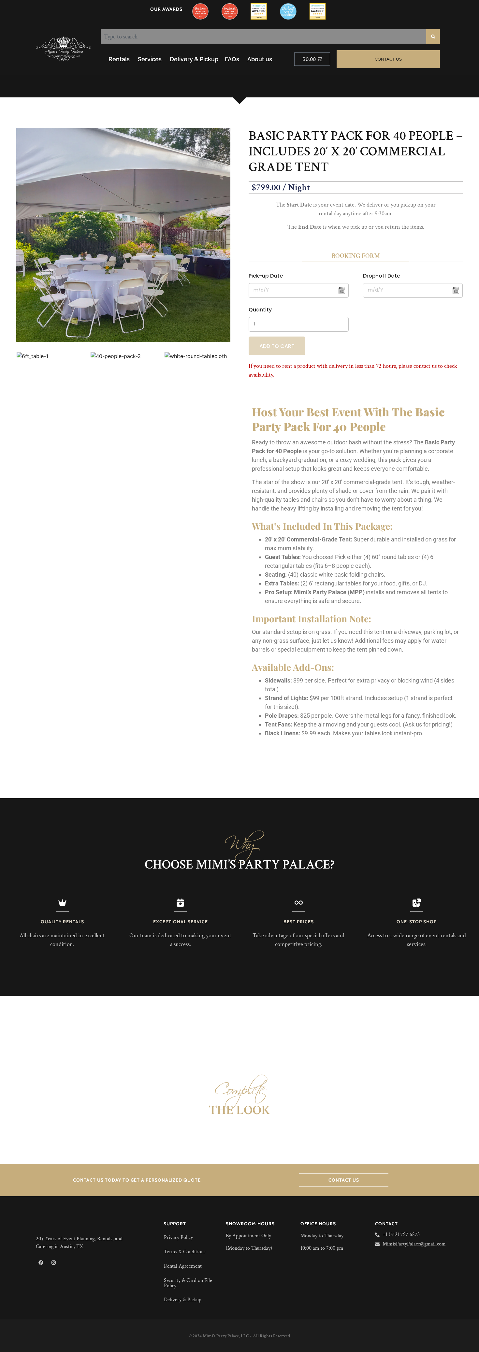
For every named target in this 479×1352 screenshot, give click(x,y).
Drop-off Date (381, 276)
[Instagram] (53, 1262)
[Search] (433, 36)
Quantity (260, 309)
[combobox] (263, 36)
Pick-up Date (266, 276)
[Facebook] (41, 1262)
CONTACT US (343, 1180)
